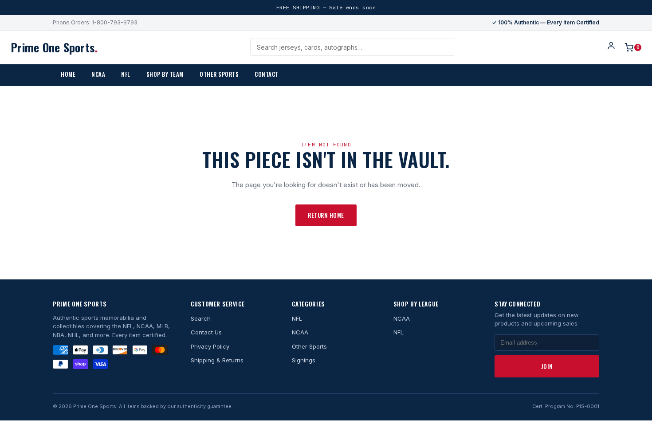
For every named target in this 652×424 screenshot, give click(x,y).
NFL (125, 74)
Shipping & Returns (217, 360)
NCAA (98, 74)
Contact (267, 74)
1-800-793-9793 (114, 22)
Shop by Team (165, 74)
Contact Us (206, 332)
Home (68, 74)
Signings (303, 360)
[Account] (611, 47)
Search (201, 318)
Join (547, 366)
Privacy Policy (210, 346)
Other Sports (219, 74)
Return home (326, 215)
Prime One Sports (54, 47)
